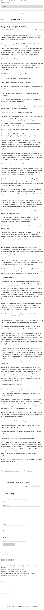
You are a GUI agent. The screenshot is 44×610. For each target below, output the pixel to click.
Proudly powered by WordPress (14, 606)
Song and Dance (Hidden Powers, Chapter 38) (18, 481)
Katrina (17, 29)
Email (5, 531)
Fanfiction (6, 19)
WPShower (34, 606)
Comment (6, 505)
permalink (29, 471)
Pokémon (17, 19)
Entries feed (4, 589)
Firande (3, 569)
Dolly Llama (4, 575)
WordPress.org (4, 593)
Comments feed (5, 591)
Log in (2, 587)
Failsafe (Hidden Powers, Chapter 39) (30, 486)
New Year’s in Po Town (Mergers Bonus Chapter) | (13, 566)
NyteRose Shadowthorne (7, 573)
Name (5, 524)
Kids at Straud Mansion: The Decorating (16, 571)
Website (5, 537)
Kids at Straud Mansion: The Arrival (18, 575)
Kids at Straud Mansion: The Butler (15, 569)
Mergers (12, 471)
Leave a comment (39, 29)
